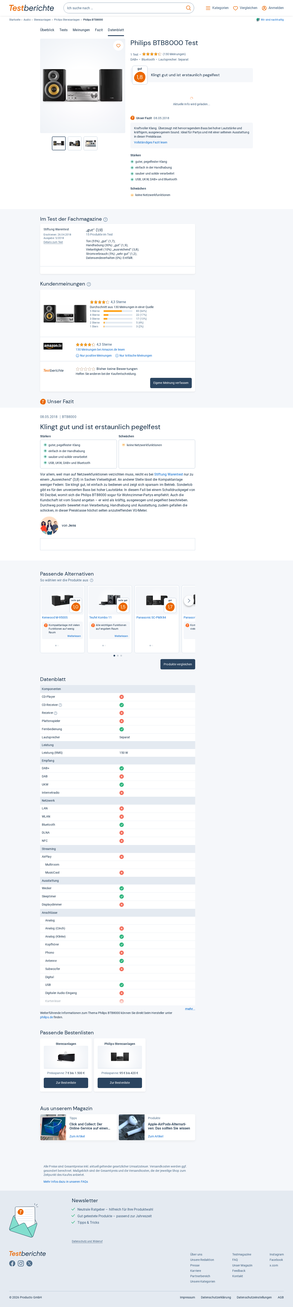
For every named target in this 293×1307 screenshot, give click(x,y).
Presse (194, 1265)
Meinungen (81, 30)
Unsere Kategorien (202, 1281)
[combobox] (123, 8)
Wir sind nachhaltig (272, 19)
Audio (27, 19)
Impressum (187, 1297)
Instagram (277, 1254)
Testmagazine (241, 1254)
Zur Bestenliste (71, 1083)
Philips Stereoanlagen (67, 19)
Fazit (99, 30)
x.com (274, 1265)
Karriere (195, 1270)
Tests (63, 30)
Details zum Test (53, 242)
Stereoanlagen (42, 19)
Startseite (14, 19)
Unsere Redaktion (202, 1259)
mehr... (190, 1009)
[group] (75, 143)
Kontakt (237, 1276)
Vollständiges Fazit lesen (150, 142)
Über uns (196, 1254)
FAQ (235, 1259)
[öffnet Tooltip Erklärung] (105, 219)
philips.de (46, 1017)
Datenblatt (116, 30)
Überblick (47, 30)
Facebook (276, 1259)
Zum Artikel (77, 1136)
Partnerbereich (200, 1276)
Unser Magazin (242, 1265)
